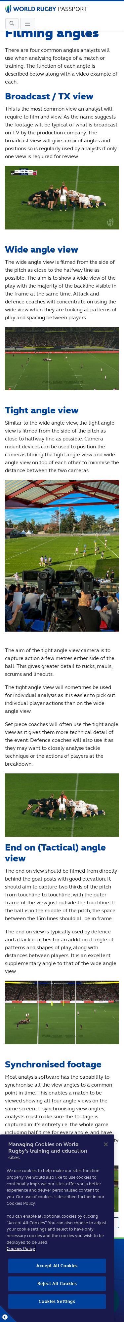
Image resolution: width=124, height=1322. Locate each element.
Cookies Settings (8, 1313)
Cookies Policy (21, 1248)
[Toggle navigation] (12, 23)
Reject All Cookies (57, 1283)
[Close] (106, 1144)
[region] (57, 1228)
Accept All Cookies (57, 1266)
